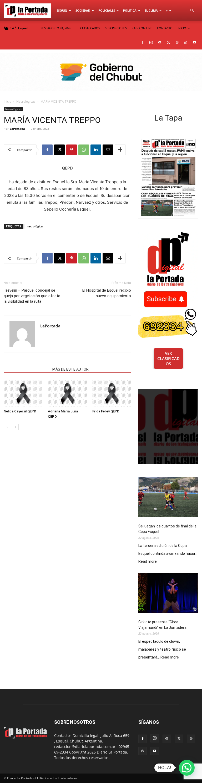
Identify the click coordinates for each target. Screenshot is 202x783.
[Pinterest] (71, 149)
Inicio (7, 101)
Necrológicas (26, 101)
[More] (120, 149)
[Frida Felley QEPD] (111, 393)
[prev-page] (7, 427)
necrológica (35, 226)
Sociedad (82, 10)
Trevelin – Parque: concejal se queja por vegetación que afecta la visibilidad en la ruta (32, 296)
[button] (192, 10)
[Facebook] (142, 42)
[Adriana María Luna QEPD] (67, 393)
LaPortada (17, 129)
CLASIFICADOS (90, 28)
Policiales (106, 10)
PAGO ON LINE (142, 28)
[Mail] (160, 42)
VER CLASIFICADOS (168, 358)
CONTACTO (165, 28)
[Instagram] (151, 42)
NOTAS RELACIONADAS (26, 369)
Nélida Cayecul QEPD (20, 411)
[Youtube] (194, 42)
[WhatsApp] (186, 42)
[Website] (177, 42)
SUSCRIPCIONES (116, 28)
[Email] (108, 149)
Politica (130, 10)
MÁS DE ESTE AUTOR (70, 369)
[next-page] (15, 427)
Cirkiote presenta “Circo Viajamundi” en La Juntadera (162, 625)
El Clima (151, 10)
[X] (168, 42)
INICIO (182, 28)
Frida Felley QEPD (105, 411)
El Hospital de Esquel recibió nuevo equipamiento (106, 293)
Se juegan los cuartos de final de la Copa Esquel (167, 529)
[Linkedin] (95, 149)
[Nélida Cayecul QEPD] (23, 393)
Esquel (62, 10)
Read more (147, 561)
